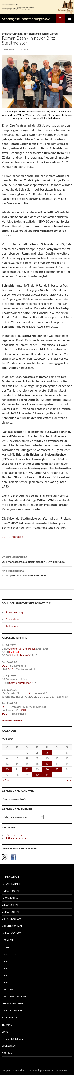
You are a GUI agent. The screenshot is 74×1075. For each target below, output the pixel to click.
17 (47, 763)
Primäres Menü (69, 18)
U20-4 (5, 982)
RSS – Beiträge (14, 834)
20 (7, 769)
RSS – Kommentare (17, 838)
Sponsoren (9, 1045)
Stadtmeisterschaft (20, 682)
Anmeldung (12, 619)
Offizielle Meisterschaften (40, 33)
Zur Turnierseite (12, 536)
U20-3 (5, 975)
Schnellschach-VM (20, 655)
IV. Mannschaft (11, 897)
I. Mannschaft (10, 876)
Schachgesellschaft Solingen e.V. (26, 19)
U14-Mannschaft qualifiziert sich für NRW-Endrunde (33, 559)
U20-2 (5, 968)
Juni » (68, 780)
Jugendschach (11, 1017)
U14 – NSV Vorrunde (14, 996)
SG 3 (10, 669)
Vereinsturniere (12, 1010)
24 (47, 769)
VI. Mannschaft (11, 912)
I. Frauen (7, 940)
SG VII (5, 713)
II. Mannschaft (11, 883)
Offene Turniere (12, 33)
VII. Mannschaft (11, 919)
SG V (5, 665)
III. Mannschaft (11, 890)
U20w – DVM (9, 954)
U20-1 (5, 961)
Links (5, 1031)
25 (56, 769)
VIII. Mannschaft (12, 926)
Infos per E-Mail (12, 1038)
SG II (30, 693)
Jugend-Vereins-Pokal (22, 648)
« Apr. (6, 780)
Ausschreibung (14, 612)
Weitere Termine (12, 720)
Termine (7, 1024)
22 (26, 769)
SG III (23, 710)
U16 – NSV (7, 989)
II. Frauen (7, 947)
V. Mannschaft (11, 904)
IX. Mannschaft (11, 933)
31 (47, 774)
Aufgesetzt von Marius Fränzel (17, 1070)
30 (37, 774)
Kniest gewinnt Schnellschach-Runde (24, 573)
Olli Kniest (22, 49)
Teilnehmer (12, 625)
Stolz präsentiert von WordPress (51, 1070)
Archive (7, 1052)
